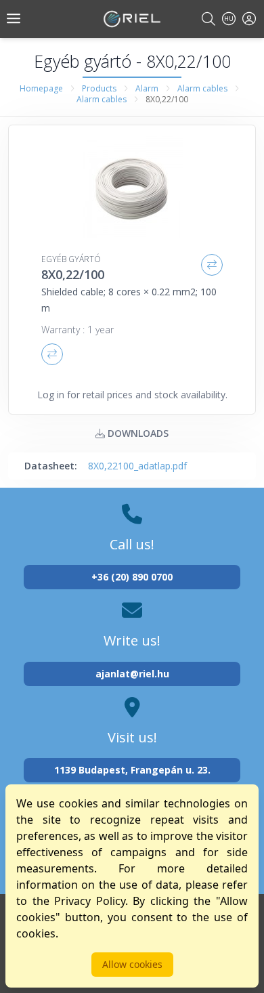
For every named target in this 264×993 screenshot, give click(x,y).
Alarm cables (202, 88)
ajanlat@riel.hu (132, 673)
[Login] (249, 18)
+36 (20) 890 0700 (132, 576)
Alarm (146, 88)
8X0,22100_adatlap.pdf (137, 465)
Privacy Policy (89, 900)
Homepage (41, 88)
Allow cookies (132, 964)
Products (99, 88)
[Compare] (212, 265)
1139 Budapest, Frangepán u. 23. (132, 769)
